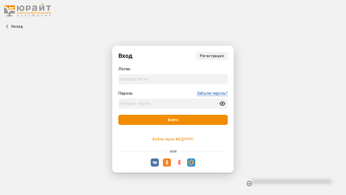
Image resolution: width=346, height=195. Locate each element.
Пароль (125, 93)
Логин (124, 69)
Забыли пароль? (212, 93)
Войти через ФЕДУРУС (173, 139)
